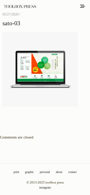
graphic (29, 172)
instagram (45, 187)
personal (45, 172)
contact (72, 172)
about (59, 172)
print (16, 172)
